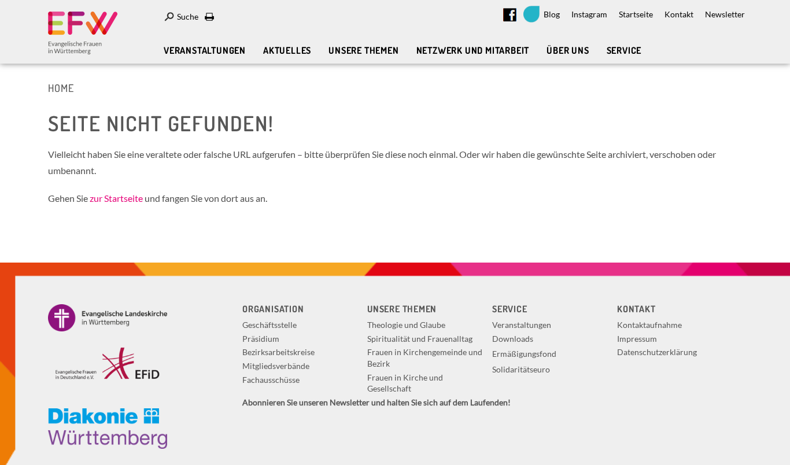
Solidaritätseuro (521, 369)
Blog (552, 14)
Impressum (637, 339)
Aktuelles (287, 50)
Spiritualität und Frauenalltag (419, 339)
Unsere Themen (363, 50)
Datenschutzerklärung (657, 352)
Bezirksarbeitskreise (278, 352)
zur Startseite (116, 198)
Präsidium (260, 339)
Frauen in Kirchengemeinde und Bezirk (424, 357)
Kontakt (679, 14)
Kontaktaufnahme (649, 325)
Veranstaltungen (205, 50)
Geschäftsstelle (269, 325)
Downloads (512, 339)
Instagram (589, 14)
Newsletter (725, 14)
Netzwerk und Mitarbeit (473, 50)
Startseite (636, 14)
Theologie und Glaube (406, 325)
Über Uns (568, 50)
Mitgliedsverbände (275, 366)
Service (624, 50)
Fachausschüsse (271, 380)
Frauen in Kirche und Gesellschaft (405, 383)
